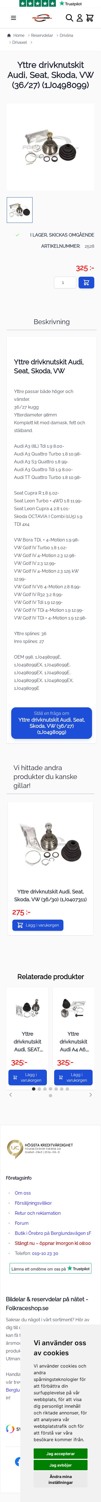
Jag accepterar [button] (60, 1453)
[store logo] (42, 17)
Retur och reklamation (38, 1213)
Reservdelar (42, 35)
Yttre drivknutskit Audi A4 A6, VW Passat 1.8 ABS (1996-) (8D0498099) (73, 1042)
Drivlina (66, 35)
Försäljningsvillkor (33, 1203)
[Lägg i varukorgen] (86, 282)
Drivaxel (19, 42)
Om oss (23, 1193)
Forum (22, 1223)
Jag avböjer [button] (60, 1465)
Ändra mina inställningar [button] (61, 1479)
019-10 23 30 (45, 1253)
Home (18, 35)
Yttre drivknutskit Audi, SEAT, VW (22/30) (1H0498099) (28, 1042)
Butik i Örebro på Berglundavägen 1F (53, 1233)
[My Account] (79, 17)
